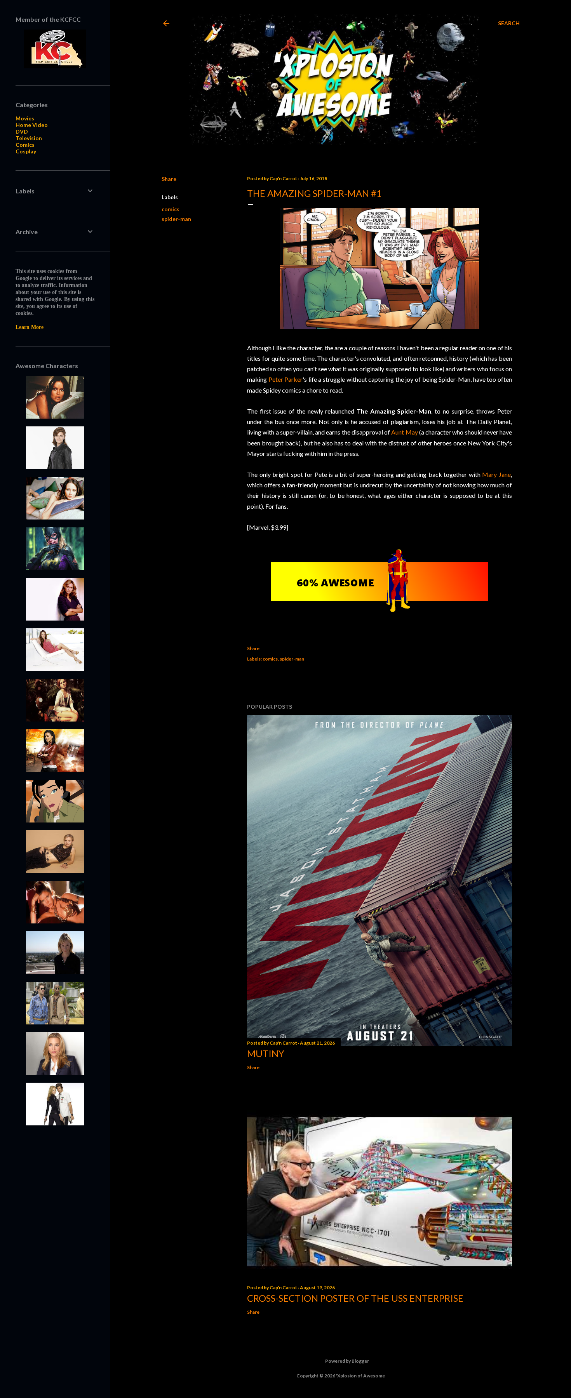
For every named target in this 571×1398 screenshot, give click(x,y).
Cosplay (26, 151)
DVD (22, 131)
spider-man (176, 219)
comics (170, 209)
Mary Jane (496, 474)
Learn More (30, 327)
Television (29, 138)
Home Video (32, 125)
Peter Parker (285, 379)
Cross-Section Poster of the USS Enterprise (355, 1298)
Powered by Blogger (347, 1361)
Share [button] (169, 179)
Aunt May (404, 432)
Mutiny (265, 1053)
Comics (25, 144)
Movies (25, 118)
